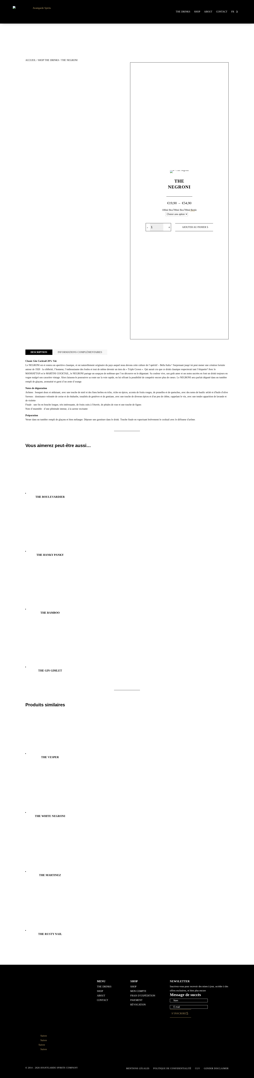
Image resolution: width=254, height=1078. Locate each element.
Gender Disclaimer (216, 1068)
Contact (221, 11)
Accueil (30, 60)
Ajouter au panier (194, 227)
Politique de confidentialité (172, 1068)
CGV (197, 1068)
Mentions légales (137, 1068)
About (208, 11)
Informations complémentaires (80, 352)
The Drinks (183, 11)
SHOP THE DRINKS (48, 60)
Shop (197, 11)
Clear (192, 210)
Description (39, 352)
